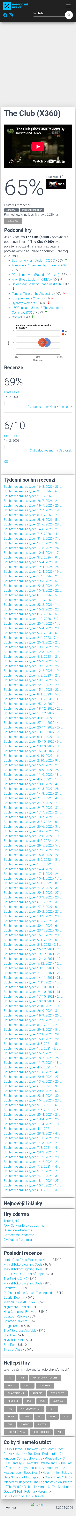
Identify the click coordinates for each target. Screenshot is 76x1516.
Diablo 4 (30, 1487)
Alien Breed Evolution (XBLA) (31, 279)
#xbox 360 (11, 210)
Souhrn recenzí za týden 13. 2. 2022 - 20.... (33, 916)
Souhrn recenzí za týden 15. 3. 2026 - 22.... (33, 590)
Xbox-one (13, 1401)
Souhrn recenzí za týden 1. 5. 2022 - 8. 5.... (33, 864)
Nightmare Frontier (16, 1307)
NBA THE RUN (13, 1340)
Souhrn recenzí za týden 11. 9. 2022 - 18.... (33, 774)
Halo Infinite (51, 1472)
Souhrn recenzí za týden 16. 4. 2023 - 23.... (33, 628)
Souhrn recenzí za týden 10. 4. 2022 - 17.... (33, 878)
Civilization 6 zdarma (18, 1240)
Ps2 (42, 1401)
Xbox (26, 1416)
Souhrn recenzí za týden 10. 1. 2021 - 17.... (33, 1185)
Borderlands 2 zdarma (19, 1235)
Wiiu (52, 1416)
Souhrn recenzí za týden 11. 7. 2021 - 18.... (33, 1063)
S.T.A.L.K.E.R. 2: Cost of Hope (24, 1274)
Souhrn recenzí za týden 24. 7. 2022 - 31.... (33, 808)
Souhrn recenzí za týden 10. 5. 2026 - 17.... (33, 553)
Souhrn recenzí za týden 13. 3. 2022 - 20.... (33, 897)
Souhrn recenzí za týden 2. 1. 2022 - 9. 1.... (33, 944)
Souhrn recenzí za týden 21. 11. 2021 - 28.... (34, 973)
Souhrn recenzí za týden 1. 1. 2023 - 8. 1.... (33, 699)
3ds (66, 1416)
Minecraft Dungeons (18, 1482)
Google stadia (16, 1432)
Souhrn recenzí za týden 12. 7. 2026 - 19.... (33, 510)
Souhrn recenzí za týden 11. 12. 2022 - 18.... (34, 713)
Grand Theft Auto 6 (58, 1477)
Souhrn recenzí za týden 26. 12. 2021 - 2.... (33, 949)
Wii (39, 1416)
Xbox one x (57, 1393)
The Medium (61, 1487)
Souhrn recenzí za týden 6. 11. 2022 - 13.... (33, 737)
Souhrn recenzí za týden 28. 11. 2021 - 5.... (33, 968)
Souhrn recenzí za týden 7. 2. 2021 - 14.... (32, 1166)
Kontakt (11, 1507)
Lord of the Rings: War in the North (27, 1260)
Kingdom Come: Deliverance (23, 1458)
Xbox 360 (58, 1401)
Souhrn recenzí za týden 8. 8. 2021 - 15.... (32, 1044)
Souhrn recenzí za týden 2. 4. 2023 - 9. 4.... (33, 638)
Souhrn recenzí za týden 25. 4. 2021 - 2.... (32, 1114)
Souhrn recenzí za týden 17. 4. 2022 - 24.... (33, 874)
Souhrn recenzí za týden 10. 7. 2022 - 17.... (33, 817)
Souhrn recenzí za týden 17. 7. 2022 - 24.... (33, 812)
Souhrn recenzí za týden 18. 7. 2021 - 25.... (33, 1058)
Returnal (30, 1491)
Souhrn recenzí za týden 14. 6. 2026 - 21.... (33, 529)
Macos (11, 1385)
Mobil (11, 1416)
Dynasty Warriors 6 (25, 303)
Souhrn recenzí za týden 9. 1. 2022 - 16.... (32, 940)
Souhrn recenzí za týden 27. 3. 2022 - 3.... (32, 888)
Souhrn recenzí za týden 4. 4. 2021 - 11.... (32, 1129)
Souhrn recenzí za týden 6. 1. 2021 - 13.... (32, 1190)
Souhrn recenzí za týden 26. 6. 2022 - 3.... (32, 826)
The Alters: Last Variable (20, 1330)
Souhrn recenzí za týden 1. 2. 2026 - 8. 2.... (33, 619)
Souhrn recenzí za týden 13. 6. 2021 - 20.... (33, 1081)
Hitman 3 (44, 1487)
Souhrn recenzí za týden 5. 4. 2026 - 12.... (32, 576)
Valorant (44, 1491)
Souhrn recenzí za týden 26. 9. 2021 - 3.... (32, 1011)
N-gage (25, 1424)
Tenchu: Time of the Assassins (32, 293)
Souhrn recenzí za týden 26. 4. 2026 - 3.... (32, 562)
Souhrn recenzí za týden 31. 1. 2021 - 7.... (32, 1171)
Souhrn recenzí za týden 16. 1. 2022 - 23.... (33, 935)
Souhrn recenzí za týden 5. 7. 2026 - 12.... (32, 515)
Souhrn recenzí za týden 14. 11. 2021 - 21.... (34, 978)
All (59, 1432)
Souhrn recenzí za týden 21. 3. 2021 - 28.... (33, 1138)
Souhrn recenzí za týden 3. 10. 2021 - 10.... (33, 1006)
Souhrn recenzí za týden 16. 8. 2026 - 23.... (33, 486)
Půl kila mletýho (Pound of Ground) (35, 275)
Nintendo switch (31, 1408)
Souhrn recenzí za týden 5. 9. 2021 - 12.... (32, 1025)
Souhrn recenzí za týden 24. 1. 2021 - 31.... (33, 1176)
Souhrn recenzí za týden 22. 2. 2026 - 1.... (32, 605)
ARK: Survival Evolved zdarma (24, 1225)
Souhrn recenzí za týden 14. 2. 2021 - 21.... (33, 1162)
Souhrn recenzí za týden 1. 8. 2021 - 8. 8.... (33, 1048)
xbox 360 (13, 221)
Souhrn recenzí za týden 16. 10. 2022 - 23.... (34, 751)
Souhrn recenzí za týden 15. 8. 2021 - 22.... (33, 1039)
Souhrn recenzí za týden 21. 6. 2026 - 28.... (33, 524)
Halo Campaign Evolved (20, 1312)
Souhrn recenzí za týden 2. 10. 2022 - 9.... (32, 760)
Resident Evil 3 (55, 1458)
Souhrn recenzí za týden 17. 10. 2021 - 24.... (34, 996)
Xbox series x (41, 1432)
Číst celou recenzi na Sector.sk (51, 450)
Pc (9, 1377)
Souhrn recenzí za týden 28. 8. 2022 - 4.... (32, 784)
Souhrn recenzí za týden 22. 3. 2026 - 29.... (33, 586)
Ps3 (10, 1408)
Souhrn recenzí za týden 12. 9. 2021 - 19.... (33, 1020)
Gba (10, 1424)
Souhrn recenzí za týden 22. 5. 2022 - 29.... (33, 850)
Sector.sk (10, 436)
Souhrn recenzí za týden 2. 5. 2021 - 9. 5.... (33, 1110)
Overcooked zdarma (18, 1230)
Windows (45, 1385)
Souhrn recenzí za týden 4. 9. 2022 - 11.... (32, 779)
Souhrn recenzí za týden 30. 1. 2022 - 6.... (32, 926)
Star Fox (9, 1335)
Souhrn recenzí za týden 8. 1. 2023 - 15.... (32, 694)
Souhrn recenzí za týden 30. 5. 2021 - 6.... (32, 1091)
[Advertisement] (38, 64)
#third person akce (32, 210)
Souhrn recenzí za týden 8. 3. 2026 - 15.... (32, 595)
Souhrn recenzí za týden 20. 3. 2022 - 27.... (33, 893)
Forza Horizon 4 (15, 1454)
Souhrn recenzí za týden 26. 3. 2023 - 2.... (32, 642)
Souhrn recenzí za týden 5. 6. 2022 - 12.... (32, 841)
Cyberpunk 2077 (33, 1468)
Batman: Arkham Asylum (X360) (33, 260)
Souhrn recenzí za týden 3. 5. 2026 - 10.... (32, 557)
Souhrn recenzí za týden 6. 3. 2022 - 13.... (32, 902)
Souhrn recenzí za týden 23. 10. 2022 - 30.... (34, 746)
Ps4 (22, 1377)
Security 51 (11, 1288)
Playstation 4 (16, 1393)
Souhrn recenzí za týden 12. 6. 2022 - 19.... (33, 836)
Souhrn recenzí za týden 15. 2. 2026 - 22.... (33, 609)
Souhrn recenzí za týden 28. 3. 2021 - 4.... (32, 1133)
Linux (27, 1385)
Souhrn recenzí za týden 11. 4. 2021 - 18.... (33, 1124)
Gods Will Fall (13, 1491)
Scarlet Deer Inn (15, 1297)
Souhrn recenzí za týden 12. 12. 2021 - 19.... (34, 959)
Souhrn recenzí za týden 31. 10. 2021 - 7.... (33, 987)
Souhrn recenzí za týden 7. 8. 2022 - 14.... (32, 798)
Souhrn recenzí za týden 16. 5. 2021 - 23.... (33, 1100)
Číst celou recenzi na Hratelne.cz (49, 407)
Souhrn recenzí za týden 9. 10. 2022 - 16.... (33, 756)
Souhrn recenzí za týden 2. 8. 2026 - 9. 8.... (33, 496)
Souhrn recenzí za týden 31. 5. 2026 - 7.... (32, 538)
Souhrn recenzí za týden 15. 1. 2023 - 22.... (33, 690)
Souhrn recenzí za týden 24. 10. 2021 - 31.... (34, 992)
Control (17, 317)
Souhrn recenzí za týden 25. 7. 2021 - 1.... (32, 1053)
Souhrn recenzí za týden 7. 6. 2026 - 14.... (32, 534)
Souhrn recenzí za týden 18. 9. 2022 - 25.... (33, 770)
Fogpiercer (11, 1326)
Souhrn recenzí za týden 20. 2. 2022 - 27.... (33, 911)
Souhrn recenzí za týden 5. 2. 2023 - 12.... (32, 675)
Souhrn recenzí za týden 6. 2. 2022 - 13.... (32, 921)
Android (37, 1393)
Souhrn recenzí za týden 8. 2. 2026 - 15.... (32, 614)
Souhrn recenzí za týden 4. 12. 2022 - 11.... (33, 718)
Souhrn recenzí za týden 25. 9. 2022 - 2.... (32, 765)
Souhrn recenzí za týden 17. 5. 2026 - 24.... (33, 548)
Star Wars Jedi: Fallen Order (44, 1449)
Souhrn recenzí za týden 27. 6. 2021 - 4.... (32, 1072)
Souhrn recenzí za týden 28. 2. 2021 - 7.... (32, 1152)
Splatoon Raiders (15, 1316)
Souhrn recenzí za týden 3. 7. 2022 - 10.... (32, 822)
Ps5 (29, 1401)
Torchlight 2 (11, 1221)
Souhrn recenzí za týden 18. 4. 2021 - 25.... (33, 1119)
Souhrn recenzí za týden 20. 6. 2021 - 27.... (33, 1077)
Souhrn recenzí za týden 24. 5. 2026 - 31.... (33, 543)
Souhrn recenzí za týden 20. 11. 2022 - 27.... (34, 727)
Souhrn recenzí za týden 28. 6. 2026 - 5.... (32, 520)
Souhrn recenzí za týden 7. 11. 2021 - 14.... (33, 982)
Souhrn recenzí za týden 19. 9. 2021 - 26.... (33, 1015)
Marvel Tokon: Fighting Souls (23, 1264)
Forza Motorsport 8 (29, 1477)
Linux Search (35, 1496)
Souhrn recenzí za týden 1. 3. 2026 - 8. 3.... (33, 600)
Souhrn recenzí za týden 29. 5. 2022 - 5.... (32, 845)
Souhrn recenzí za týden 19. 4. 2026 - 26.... (33, 567)
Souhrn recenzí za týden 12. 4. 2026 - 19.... (33, 571)
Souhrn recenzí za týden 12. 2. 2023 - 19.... (33, 671)
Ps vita (42, 1424)
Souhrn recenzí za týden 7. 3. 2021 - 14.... (32, 1147)
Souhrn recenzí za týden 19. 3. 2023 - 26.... (33, 647)
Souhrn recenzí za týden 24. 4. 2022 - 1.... (32, 869)
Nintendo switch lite (45, 1377)
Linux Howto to (14, 1496)
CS (6, 461)
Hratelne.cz (11, 392)
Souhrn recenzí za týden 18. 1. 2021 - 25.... (33, 1181)
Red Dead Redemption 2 (45, 1454)
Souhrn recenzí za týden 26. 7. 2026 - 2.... (32, 501)
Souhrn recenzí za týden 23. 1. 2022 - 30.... (33, 930)
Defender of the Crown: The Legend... (29, 1293)
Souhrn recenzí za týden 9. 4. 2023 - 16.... (32, 633)
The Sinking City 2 (15, 1279)
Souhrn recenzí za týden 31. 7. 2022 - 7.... (32, 803)
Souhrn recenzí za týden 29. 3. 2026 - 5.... (32, 581)
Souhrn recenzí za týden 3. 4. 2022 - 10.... (32, 883)
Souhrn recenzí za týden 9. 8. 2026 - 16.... (32, 491)
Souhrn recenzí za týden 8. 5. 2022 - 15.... (32, 859)
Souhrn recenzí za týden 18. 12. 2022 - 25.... (34, 708)
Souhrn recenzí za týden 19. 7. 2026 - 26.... (33, 505)
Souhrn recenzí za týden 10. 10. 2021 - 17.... (34, 1001)
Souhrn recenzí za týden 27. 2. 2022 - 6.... (32, 907)
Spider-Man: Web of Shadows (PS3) (36, 284)
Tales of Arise (13, 1349)
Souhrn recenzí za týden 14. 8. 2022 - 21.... (33, 793)
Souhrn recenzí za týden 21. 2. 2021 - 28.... (33, 1157)
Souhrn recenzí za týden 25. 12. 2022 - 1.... (33, 704)
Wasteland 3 (50, 1463)
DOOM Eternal (13, 1449)
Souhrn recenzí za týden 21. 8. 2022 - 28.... (33, 789)
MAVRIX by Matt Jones (19, 1302)
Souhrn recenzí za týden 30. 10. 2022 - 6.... (33, 741)
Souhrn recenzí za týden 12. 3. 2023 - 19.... (33, 652)
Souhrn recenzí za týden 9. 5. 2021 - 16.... (32, 1105)
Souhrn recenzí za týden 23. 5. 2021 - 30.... (33, 1096)
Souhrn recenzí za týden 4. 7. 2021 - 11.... (32, 1067)
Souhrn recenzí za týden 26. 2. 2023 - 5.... (32, 661)
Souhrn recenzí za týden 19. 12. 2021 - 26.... (34, 954)
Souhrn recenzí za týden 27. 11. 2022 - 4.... (33, 723)
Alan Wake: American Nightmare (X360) (39, 265)
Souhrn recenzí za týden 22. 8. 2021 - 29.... (33, 1034)
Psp (51, 1408)
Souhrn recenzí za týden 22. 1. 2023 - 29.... (33, 685)
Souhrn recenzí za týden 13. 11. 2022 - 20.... (34, 732)
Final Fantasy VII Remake (21, 1463)
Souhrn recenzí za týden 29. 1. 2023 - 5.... (32, 680)
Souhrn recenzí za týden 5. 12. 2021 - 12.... (33, 963)
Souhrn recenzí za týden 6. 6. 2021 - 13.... (32, 1086)
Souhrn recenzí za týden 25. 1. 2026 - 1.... (32, 623)
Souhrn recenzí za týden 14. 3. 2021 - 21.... (33, 1143)
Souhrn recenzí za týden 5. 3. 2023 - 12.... (32, 656)
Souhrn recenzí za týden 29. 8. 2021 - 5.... (32, 1029)
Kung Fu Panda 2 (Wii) (27, 298)
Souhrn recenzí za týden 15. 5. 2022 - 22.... (33, 855)
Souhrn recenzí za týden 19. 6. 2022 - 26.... (33, 831)
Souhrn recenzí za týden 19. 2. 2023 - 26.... (33, 666)
